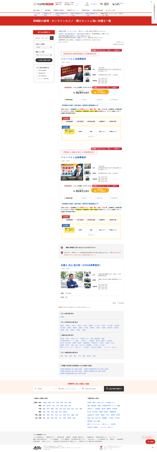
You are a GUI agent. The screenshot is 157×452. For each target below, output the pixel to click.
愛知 (44, 408)
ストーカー (107, 347)
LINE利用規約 (80, 33)
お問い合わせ (91, 439)
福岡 (61, 356)
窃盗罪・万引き (109, 343)
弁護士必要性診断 (98, 10)
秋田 (61, 402)
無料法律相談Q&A (106, 4)
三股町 (84, 330)
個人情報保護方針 (70, 33)
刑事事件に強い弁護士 (48, 14)
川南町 (98, 327)
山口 (60, 415)
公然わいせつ (74, 338)
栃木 (70, 405)
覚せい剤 (81, 345)
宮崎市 (67, 62)
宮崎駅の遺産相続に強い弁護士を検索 (71, 371)
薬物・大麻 (74, 345)
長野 (68, 408)
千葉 (57, 405)
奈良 (60, 411)
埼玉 (53, 405)
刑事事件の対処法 (59, 10)
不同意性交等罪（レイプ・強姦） (69, 340)
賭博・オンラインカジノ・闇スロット (71, 347)
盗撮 (103, 338)
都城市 (68, 325)
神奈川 (49, 405)
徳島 (64, 415)
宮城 (57, 402)
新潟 (64, 408)
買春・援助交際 (95, 338)
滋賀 (56, 411)
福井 (81, 408)
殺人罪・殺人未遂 (65, 343)
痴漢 (67, 338)
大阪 (44, 411)
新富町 (116, 327)
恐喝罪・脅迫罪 (76, 343)
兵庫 (48, 411)
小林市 (85, 325)
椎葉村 (75, 327)
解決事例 (47, 10)
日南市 (79, 325)
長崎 (70, 356)
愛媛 (72, 415)
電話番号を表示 (82, 92)
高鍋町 (62, 330)
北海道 (45, 402)
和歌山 (65, 411)
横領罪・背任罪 (64, 345)
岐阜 (48, 408)
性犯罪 (62, 338)
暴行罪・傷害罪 (100, 340)
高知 (77, 415)
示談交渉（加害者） (96, 347)
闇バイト (115, 347)
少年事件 (86, 347)
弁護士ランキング (46, 441)
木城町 (103, 327)
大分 (79, 356)
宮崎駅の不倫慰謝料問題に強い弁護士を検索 (73, 373)
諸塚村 (81, 327)
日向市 (74, 325)
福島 (70, 402)
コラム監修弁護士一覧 (102, 439)
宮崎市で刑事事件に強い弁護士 (76, 14)
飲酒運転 (88, 345)
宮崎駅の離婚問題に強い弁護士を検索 (71, 369)
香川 (68, 415)
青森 (49, 402)
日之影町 (116, 325)
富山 (72, 408)
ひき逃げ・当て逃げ (99, 345)
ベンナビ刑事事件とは (38, 437)
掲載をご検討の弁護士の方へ (40, 439)
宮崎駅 (62, 317)
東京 (44, 405)
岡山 (52, 415)
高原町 (78, 330)
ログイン (95, 4)
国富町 (72, 330)
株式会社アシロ (52, 446)
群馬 (66, 405)
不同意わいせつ (84, 338)
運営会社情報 (60, 437)
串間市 (103, 325)
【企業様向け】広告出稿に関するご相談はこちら (65, 441)
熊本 (75, 356)
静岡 (52, 408)
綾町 (67, 330)
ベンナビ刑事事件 (37, 14)
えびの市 (97, 325)
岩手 (53, 402)
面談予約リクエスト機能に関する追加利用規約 (90, 441)
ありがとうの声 (110, 10)
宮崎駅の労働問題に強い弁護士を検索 (94, 371)
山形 (66, 402)
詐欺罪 (102, 343)
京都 (52, 411)
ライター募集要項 (65, 439)
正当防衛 (109, 340)
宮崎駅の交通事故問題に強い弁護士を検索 (96, 369)
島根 (48, 415)
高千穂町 (62, 327)
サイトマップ (112, 437)
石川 (77, 408)
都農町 (92, 327)
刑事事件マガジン (50, 437)
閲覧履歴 (87, 5)
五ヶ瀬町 (109, 325)
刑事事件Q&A (85, 10)
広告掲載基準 (120, 439)
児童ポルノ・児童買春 (87, 340)
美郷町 (69, 327)
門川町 (86, 327)
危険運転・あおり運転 (93, 421)
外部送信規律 (36, 441)
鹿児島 (89, 356)
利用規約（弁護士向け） (79, 437)
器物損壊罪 (86, 343)
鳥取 (44, 415)
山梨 (60, 408)
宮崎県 (63, 62)
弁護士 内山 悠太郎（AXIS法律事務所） (81, 265)
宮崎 (84, 356)
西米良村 (109, 327)
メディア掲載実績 (54, 439)
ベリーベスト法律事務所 (73, 59)
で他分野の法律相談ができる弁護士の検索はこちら (74, 307)
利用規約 (61, 33)
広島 (56, 415)
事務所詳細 (69, 99)
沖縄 (94, 356)
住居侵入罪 (94, 343)
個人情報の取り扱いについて (79, 439)
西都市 (91, 325)
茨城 (61, 405)
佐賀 (66, 356)
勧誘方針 (112, 439)
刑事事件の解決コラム (101, 437)
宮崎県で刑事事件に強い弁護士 (61, 14)
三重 (56, 408)
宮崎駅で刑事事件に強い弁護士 (91, 14)
